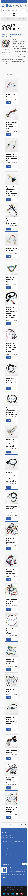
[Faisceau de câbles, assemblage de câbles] (5, 43)
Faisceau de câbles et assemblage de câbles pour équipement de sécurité (11, 312)
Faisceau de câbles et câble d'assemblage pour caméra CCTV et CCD (11, 347)
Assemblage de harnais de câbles (11, 601)
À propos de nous (7, 854)
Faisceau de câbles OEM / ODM (10, 662)
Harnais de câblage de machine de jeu (11, 380)
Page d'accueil (6, 852)
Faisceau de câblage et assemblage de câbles (11, 720)
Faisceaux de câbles (16, 18)
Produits (4, 856)
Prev (23, 864)
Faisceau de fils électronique (11, 250)
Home (2, 18)
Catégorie (8, 18)
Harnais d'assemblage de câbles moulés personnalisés (11, 477)
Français (23, 1)
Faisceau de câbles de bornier (10, 279)
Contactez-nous (6, 859)
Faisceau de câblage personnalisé (10, 571)
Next (25, 864)
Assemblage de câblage (11, 751)
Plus (9, 102)
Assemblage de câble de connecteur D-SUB (11, 125)
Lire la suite (3, 877)
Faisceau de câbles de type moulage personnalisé (11, 443)
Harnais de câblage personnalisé (10, 780)
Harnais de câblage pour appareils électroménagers (12, 411)
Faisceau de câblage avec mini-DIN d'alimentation (11, 190)
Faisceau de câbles (10, 690)
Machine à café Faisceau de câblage (11, 809)
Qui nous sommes (15, 868)
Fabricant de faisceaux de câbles (10, 631)
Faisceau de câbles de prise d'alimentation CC (11, 157)
